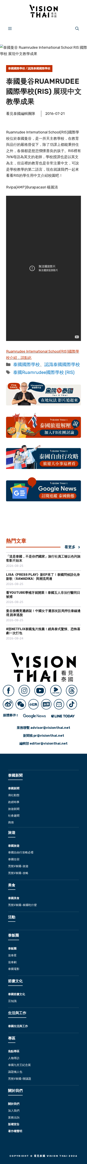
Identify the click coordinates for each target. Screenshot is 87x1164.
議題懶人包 (15, 1072)
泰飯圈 (12, 948)
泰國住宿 (13, 859)
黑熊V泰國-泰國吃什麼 (22, 905)
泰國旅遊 (13, 846)
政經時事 (13, 802)
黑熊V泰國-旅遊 (18, 866)
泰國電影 (13, 969)
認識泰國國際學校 (39, 68)
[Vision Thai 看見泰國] (43, 11)
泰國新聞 (13, 788)
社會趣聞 (13, 815)
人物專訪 (13, 1058)
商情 (11, 822)
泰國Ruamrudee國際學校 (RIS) (43, 372)
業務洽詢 (13, 1117)
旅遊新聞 (13, 809)
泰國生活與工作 (18, 1026)
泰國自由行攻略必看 (21, 852)
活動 (11, 917)
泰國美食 (13, 898)
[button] (77, 28)
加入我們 (13, 1110)
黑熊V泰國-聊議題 (19, 1078)
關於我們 (13, 1104)
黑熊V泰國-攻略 (18, 873)
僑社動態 (13, 795)
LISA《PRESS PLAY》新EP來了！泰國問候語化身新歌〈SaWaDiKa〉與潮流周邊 (43, 577)
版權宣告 (13, 1124)
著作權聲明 (15, 1131)
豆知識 (12, 1001)
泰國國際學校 (16, 68)
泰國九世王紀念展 (19, 1065)
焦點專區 (13, 1051)
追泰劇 (12, 962)
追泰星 (12, 955)
